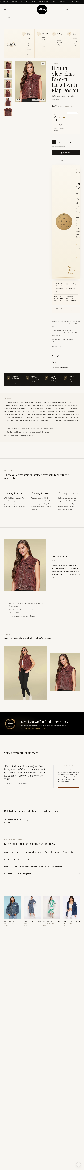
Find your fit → (57, 346)
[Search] (59, 9)
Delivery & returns (66, 368)
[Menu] (5, 9)
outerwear (15, 23)
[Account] (75, 9)
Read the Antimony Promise (33, 728)
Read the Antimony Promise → (68, 786)
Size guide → (75, 138)
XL (70, 142)
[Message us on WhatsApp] (78, 1164)
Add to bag (67, 152)
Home (6, 23)
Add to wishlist (59, 160)
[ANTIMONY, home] (42, 9)
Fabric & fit (66, 356)
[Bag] (79, 9)
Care (66, 362)
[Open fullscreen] (43, 63)
